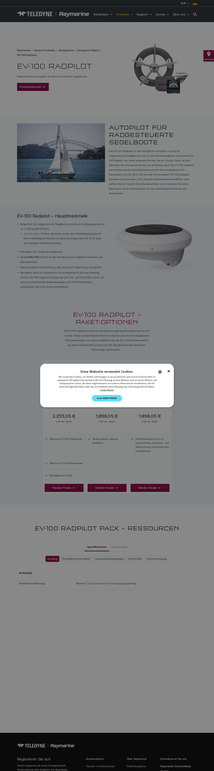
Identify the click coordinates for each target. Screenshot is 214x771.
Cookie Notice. (107, 390)
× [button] (168, 371)
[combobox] (160, 372)
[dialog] (107, 385)
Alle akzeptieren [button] (107, 398)
